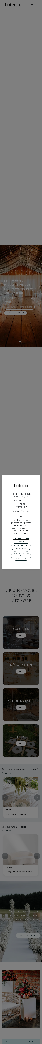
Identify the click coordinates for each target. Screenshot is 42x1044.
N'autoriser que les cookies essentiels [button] (21, 556)
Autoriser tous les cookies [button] (21, 546)
